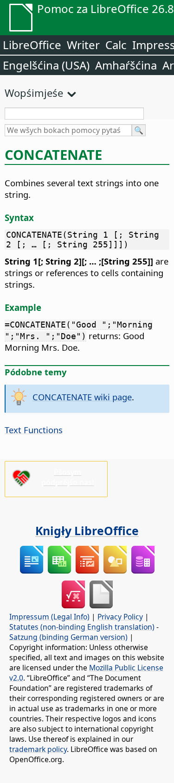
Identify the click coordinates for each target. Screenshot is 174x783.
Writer (83, 44)
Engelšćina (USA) (46, 65)
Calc (116, 44)
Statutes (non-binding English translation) (82, 627)
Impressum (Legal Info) (49, 617)
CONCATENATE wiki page (82, 397)
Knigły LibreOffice (87, 530)
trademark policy (38, 749)
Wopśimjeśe (34, 93)
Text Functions (34, 430)
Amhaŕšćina (126, 65)
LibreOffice (32, 44)
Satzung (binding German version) (68, 637)
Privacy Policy (120, 617)
